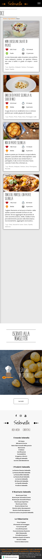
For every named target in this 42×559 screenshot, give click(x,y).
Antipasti (18, 67)
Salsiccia (7, 226)
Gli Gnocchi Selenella (21, 481)
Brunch (11, 166)
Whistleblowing (35, 551)
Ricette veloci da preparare (21, 508)
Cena (10, 224)
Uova (23, 117)
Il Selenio (21, 450)
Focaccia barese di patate (21, 531)
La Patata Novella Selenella (21, 472)
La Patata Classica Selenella (21, 470)
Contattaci (26, 430)
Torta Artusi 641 (21, 526)
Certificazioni (21, 452)
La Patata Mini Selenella (21, 475)
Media (12, 107)
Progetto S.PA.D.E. (21, 456)
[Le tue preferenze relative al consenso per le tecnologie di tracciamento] (10, 557)
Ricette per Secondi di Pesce (21, 499)
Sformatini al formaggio (21, 524)
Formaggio (30, 67)
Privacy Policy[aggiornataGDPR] (17, 549)
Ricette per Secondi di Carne (21, 497)
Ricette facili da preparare (21, 510)
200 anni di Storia (21, 443)
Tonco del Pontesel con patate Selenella (18, 197)
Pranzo (11, 117)
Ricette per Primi (21, 495)
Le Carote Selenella (21, 479)
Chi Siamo (21, 441)
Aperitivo (11, 67)
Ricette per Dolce (21, 504)
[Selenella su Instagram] (21, 415)
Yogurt (7, 69)
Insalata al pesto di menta (21, 537)
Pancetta (7, 168)
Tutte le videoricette (21, 542)
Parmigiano (33, 166)
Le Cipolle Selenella (21, 483)
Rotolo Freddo (21, 539)
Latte (35, 117)
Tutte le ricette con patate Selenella (21, 512)
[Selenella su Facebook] (16, 415)
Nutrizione (21, 448)
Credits (31, 549)
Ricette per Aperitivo (21, 502)
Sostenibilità (21, 454)
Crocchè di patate (21, 529)
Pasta (19, 117)
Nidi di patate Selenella (15, 143)
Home (5, 19)
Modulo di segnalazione (21, 551)
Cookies (3, 549)
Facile (12, 53)
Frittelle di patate (21, 535)
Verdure (23, 67)
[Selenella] (14, 3)
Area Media (16, 430)
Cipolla (12, 69)
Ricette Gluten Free (21, 506)
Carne (25, 224)
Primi (15, 117)
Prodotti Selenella (21, 485)
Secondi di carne (18, 224)
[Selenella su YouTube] (25, 415)
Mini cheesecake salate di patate (16, 44)
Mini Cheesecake (21, 533)
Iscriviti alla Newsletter (21, 460)
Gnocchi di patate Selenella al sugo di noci (18, 97)
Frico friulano (21, 522)
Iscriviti (21, 401)
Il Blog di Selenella (21, 458)
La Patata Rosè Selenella (21, 477)
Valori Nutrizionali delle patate (21, 445)
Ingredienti (11, 19)
